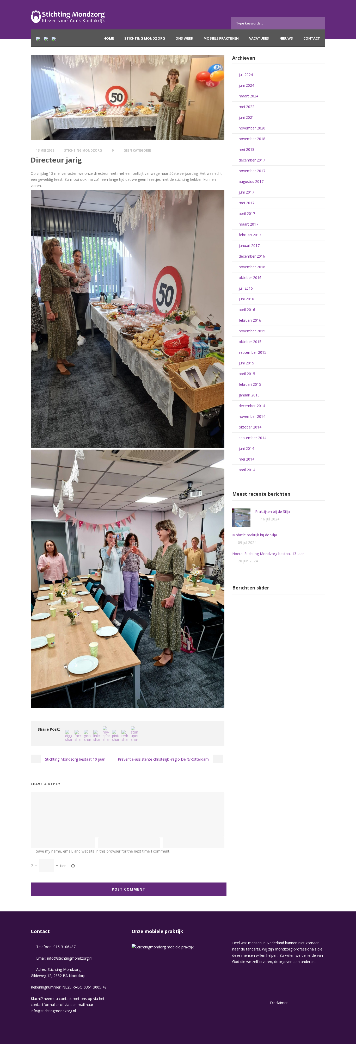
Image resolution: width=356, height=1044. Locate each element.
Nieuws (286, 38)
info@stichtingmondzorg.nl (69, 958)
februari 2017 (250, 234)
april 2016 (247, 309)
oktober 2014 (250, 427)
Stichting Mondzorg (144, 38)
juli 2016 (246, 288)
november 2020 (252, 128)
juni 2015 (246, 363)
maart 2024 (248, 96)
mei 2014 (246, 459)
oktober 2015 (250, 341)
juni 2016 (246, 298)
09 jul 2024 (247, 542)
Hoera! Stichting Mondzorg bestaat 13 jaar (268, 553)
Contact (311, 38)
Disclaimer (279, 1002)
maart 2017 (248, 224)
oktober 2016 (250, 277)
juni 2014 (246, 448)
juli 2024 (246, 74)
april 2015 (247, 373)
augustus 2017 (251, 181)
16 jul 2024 (270, 519)
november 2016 (252, 266)
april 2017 (247, 213)
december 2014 (252, 405)
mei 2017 (246, 202)
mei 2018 (246, 149)
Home (108, 38)
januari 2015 (249, 395)
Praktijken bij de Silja (272, 511)
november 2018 (252, 138)
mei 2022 (246, 106)
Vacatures (259, 38)
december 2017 (252, 160)
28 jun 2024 (248, 560)
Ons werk (184, 38)
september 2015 (252, 352)
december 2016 (252, 256)
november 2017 (252, 170)
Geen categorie (137, 150)
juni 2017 (246, 192)
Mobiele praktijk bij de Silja (254, 534)
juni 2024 (246, 85)
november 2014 (252, 416)
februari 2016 (250, 320)
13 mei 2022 (45, 150)
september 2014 (252, 437)
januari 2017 (249, 245)
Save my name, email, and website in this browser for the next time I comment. (103, 851)
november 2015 (252, 330)
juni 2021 (246, 117)
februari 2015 (250, 384)
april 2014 (247, 469)
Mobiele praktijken (221, 38)
